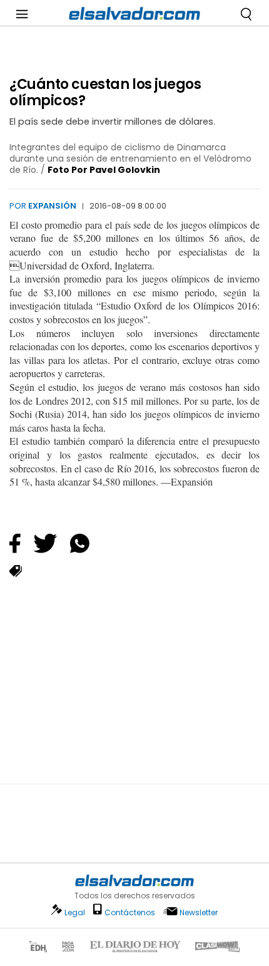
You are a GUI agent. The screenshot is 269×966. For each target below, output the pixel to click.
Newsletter (199, 912)
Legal (74, 912)
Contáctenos (129, 912)
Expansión (52, 206)
